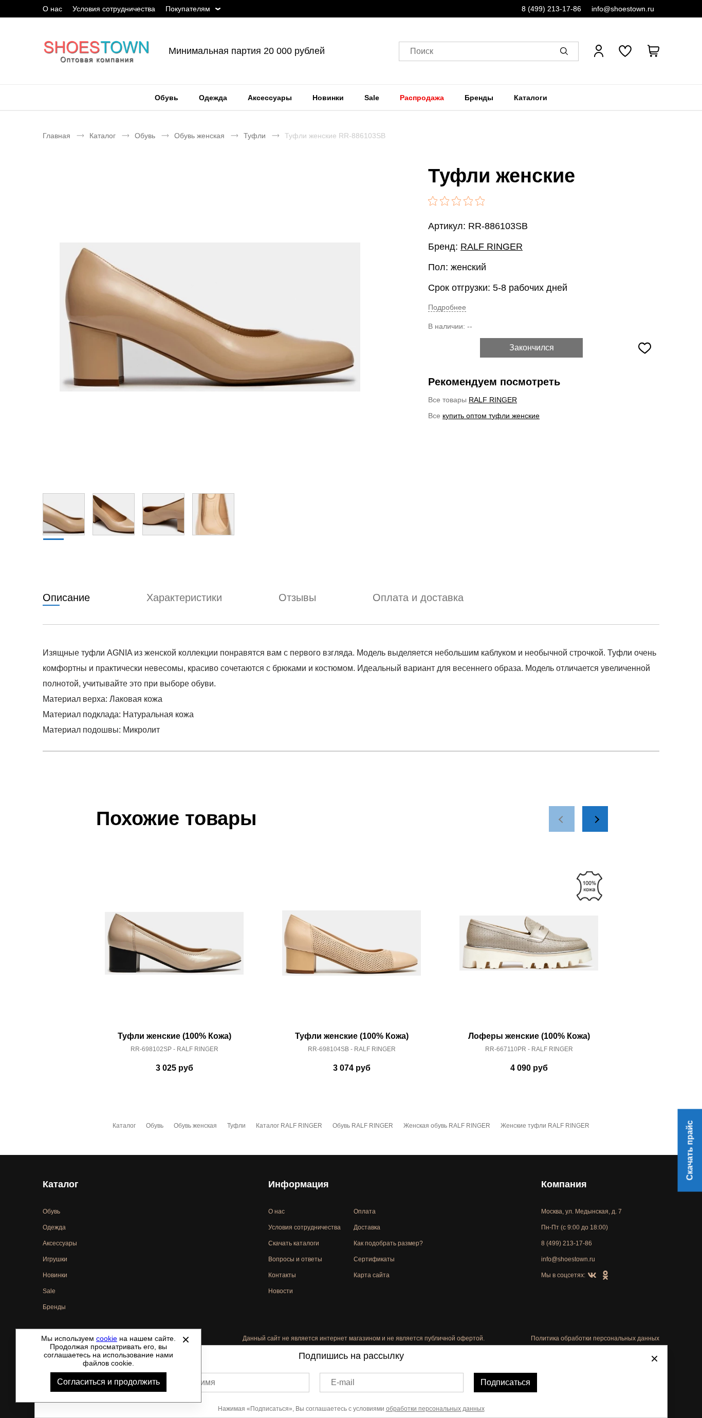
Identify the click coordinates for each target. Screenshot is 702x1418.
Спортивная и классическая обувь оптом (97, 51)
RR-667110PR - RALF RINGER (529, 1049)
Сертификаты (374, 1259)
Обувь (166, 98)
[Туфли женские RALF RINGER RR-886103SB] (210, 317)
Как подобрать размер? (388, 1243)
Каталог (102, 136)
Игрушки (55, 1259)
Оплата (365, 1211)
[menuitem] (166, 97)
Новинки (328, 98)
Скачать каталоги (293, 1243)
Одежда (213, 98)
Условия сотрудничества (113, 9)
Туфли (255, 136)
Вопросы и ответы (295, 1259)
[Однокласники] (605, 1276)
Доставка (367, 1227)
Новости (280, 1291)
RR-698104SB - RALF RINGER (352, 1049)
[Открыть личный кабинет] (598, 51)
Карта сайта (372, 1275)
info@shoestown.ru (623, 9)
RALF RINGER (491, 246)
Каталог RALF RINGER (289, 1125)
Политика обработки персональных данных (595, 1338)
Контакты (282, 1275)
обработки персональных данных (435, 1408)
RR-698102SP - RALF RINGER (174, 1049)
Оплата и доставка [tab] (418, 597)
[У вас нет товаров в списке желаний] (625, 51)
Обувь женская (199, 136)
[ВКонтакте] (592, 1275)
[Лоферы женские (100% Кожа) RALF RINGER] (529, 949)
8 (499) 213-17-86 (551, 9)
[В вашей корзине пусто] (653, 51)
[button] (566, 51)
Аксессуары (270, 98)
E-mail (343, 1382)
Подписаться (505, 1382)
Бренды (479, 98)
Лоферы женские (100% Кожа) (529, 1036)
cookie (106, 1338)
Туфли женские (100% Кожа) (174, 1036)
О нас (52, 9)
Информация (298, 1184)
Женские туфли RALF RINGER (545, 1125)
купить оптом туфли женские (491, 416)
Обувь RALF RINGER (362, 1125)
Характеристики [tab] (184, 597)
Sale (371, 98)
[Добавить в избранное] (644, 348)
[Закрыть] (185, 1339)
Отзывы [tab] (297, 597)
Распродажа (422, 98)
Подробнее (447, 307)
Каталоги (530, 98)
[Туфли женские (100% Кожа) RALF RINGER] (174, 949)
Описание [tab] (66, 597)
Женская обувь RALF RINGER (446, 1125)
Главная (56, 136)
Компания (564, 1184)
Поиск (421, 51)
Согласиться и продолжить (108, 1381)
